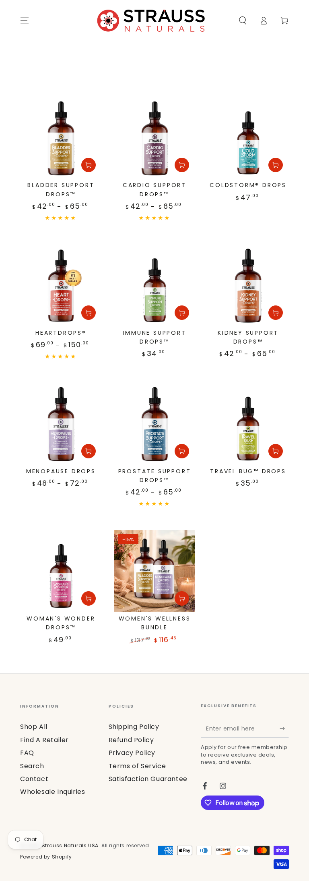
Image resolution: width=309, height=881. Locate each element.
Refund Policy (131, 740)
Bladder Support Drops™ (60, 189)
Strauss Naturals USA (70, 845)
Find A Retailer (44, 740)
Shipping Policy (134, 726)
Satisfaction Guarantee (148, 778)
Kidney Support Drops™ (248, 337)
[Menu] (24, 20)
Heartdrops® (61, 333)
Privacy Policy (132, 752)
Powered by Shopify (46, 857)
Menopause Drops (61, 471)
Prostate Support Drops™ (154, 475)
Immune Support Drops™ (154, 337)
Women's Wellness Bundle (155, 622)
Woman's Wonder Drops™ (61, 622)
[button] (242, 20)
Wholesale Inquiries (52, 791)
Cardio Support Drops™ (154, 189)
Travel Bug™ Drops (248, 471)
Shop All (33, 726)
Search (32, 766)
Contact (34, 778)
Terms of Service (137, 766)
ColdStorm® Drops (248, 185)
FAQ (27, 752)
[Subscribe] (284, 728)
